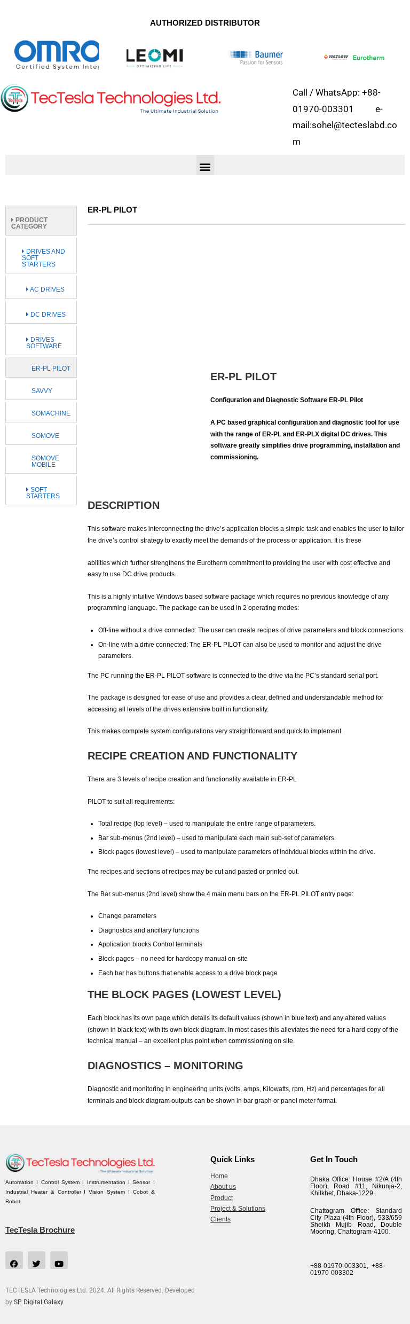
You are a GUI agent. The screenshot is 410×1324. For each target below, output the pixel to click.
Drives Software (44, 343)
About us (223, 1186)
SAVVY (41, 391)
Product (221, 1198)
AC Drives (47, 289)
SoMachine (50, 413)
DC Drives (47, 314)
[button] (205, 165)
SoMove (45, 436)
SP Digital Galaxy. (39, 1302)
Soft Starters (43, 493)
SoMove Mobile (45, 461)
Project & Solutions (237, 1208)
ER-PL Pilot (50, 368)
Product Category (29, 223)
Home (219, 1176)
